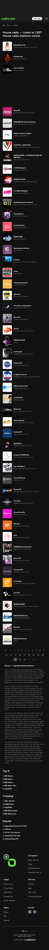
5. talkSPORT (7, 789)
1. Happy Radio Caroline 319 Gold (15, 826)
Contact (31, 884)
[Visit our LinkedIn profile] (30, 912)
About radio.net (33, 860)
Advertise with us (34, 868)
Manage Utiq (8, 896)
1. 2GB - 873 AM (8, 801)
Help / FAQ (32, 892)
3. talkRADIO (7, 807)
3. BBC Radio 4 (8, 782)
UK (26, 931)
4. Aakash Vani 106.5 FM (11, 836)
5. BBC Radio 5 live (9, 814)
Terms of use (8, 884)
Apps (30, 888)
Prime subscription (35, 896)
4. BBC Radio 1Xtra (9, 785)
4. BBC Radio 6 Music (10, 811)
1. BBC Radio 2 (8, 776)
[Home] (4, 25)
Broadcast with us (34, 872)
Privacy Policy (8, 888)
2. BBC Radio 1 (8, 779)
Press (30, 864)
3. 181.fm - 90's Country (11, 832)
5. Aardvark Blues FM (10, 839)
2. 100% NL (7, 829)
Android (6, 920)
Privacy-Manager (9, 900)
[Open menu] (46, 18)
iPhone (6, 912)
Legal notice (8, 892)
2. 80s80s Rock (8, 804)
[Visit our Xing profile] (35, 912)
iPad (5, 916)
